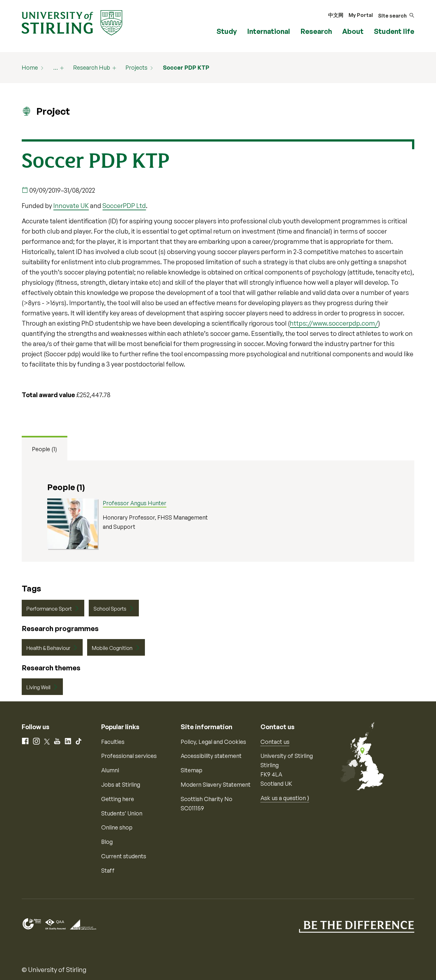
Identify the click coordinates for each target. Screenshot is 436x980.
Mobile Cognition (112, 648)
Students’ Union (121, 813)
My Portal (361, 15)
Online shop (116, 827)
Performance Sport (49, 609)
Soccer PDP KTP (186, 67)
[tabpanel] (218, 511)
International (268, 31)
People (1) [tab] (44, 448)
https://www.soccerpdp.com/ (334, 323)
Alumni (110, 770)
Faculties (112, 741)
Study (226, 31)
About (353, 31)
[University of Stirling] (72, 22)
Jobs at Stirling (120, 784)
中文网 (335, 15)
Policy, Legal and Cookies (213, 741)
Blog (107, 841)
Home (30, 67)
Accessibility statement (211, 755)
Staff (108, 870)
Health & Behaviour (48, 648)
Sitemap (191, 770)
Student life (394, 31)
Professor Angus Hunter (134, 502)
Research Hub (91, 67)
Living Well (38, 687)
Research (316, 31)
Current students (123, 856)
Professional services (129, 755)
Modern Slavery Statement (216, 784)
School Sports (110, 609)
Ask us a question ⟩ (284, 797)
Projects (136, 67)
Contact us (274, 741)
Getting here (117, 798)
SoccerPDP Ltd (124, 206)
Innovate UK (71, 206)
